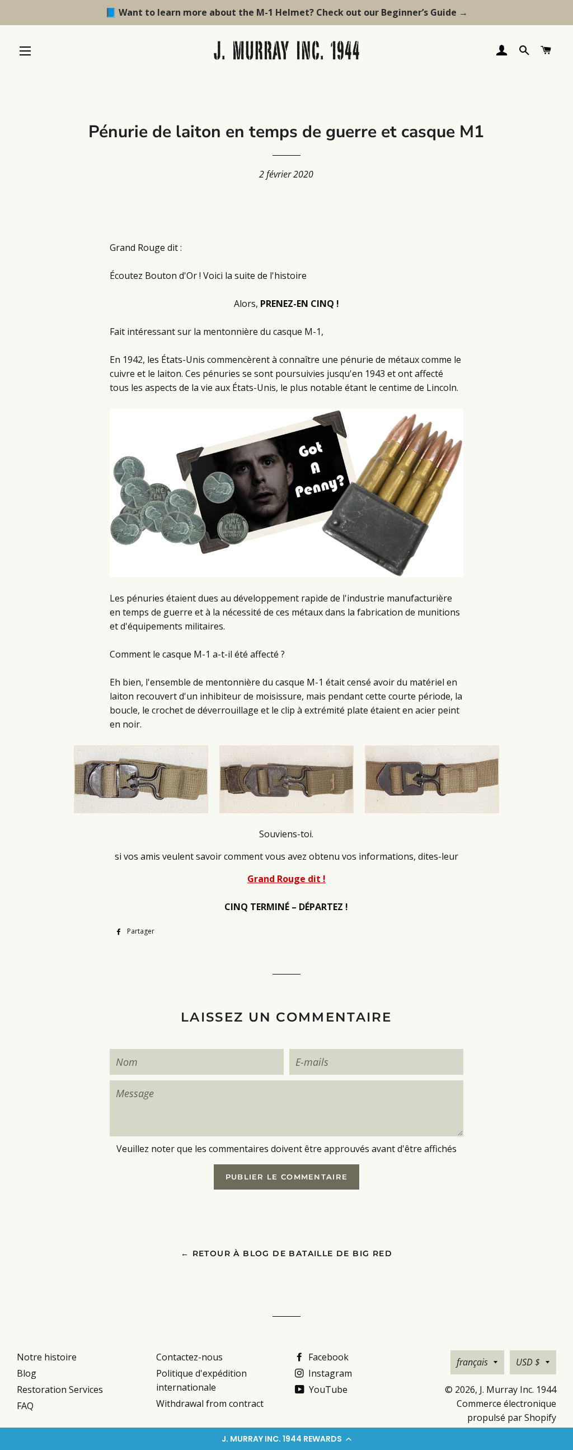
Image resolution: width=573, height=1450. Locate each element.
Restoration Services (60, 1389)
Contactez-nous (189, 1357)
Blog (26, 1373)
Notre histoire (47, 1357)
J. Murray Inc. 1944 (518, 1389)
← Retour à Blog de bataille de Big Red (286, 1253)
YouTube (327, 1389)
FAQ (25, 1406)
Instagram (329, 1373)
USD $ (528, 1362)
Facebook (327, 1357)
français (472, 1362)
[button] (286, 1439)
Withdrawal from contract (210, 1403)
